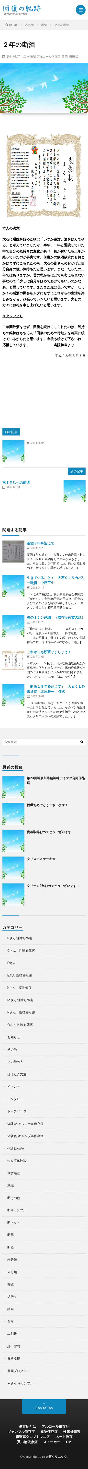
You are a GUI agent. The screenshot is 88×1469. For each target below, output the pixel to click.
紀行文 (12, 1297)
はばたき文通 (16, 1074)
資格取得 (13, 1358)
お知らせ (13, 1037)
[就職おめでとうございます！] (13, 814)
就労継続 (13, 1173)
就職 (10, 1185)
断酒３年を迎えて (40, 543)
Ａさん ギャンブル (20, 1383)
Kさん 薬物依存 (19, 987)
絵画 (10, 1309)
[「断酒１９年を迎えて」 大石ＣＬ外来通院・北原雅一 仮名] (13, 695)
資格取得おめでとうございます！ (51, 832)
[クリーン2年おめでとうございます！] (13, 894)
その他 (12, 1049)
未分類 (12, 1259)
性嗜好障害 (71, 1431)
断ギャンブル (16, 1210)
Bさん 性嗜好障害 (19, 938)
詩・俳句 (13, 1346)
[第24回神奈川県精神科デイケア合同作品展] (13, 787)
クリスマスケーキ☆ (41, 859)
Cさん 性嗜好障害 (21, 950)
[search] (82, 741)
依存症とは (27, 1426)
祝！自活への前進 (16, 482)
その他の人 (15, 1062)
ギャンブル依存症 (21, 1431)
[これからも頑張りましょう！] (13, 660)
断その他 (13, 1198)
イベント (13, 1086)
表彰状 (73, 56)
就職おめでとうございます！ (47, 805)
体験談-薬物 (15, 1148)
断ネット (13, 1222)
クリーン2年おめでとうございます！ (53, 886)
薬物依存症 (49, 1431)
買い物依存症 (27, 1442)
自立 (10, 1321)
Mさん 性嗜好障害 (20, 1000)
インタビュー (16, 1099)
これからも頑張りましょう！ (49, 652)
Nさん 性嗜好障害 (21, 1012)
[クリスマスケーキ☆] (13, 868)
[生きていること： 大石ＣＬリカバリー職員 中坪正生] (13, 586)
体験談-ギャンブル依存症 (25, 1136)
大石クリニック (56, 1456)
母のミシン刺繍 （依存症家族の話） (56, 617)
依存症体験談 (16, 1161)
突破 (10, 1284)
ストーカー (51, 1442)
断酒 (65, 56)
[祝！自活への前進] (75, 491)
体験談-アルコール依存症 (43, 56)
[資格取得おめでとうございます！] (13, 841)
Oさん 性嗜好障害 (20, 1025)
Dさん (11, 963)
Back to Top (44, 1408)
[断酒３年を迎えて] (13, 552)
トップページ (16, 1111)
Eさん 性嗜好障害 (19, 975)
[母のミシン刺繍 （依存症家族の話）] (13, 626)
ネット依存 (64, 1436)
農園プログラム (18, 1371)
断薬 (10, 1235)
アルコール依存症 (55, 1426)
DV (68, 1442)
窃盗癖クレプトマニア (33, 1436)
